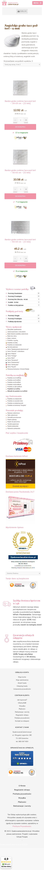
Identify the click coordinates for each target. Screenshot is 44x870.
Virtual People (22, 837)
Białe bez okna (12, 336)
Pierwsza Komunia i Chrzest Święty (18, 369)
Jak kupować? (22, 700)
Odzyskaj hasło (22, 686)
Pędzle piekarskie (12, 426)
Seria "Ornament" (12, 360)
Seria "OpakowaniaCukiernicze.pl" (18, 349)
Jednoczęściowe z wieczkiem (16, 332)
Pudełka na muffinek (14, 384)
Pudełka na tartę (12, 343)
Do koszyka (20, 127)
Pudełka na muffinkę (14, 378)
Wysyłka (22, 706)
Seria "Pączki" (11, 367)
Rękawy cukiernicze (13, 413)
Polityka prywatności (22, 718)
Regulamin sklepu (22, 715)
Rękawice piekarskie (13, 428)
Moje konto (22, 677)
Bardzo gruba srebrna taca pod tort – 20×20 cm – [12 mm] (20, 102)
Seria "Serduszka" (13, 364)
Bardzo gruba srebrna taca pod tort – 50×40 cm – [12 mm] (20, 240)
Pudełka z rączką (12, 340)
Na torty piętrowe (12, 347)
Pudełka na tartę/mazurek (15, 403)
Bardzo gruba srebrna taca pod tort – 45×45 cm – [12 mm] (20, 171)
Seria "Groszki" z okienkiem (15, 351)
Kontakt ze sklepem (22, 721)
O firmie (22, 786)
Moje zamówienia (22, 680)
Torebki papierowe (13, 424)
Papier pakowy (12, 419)
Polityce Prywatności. (22, 826)
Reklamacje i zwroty (22, 712)
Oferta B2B (22, 703)
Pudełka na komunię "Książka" (16, 405)
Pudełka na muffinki (14, 380)
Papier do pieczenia (13, 422)
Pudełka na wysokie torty (15, 401)
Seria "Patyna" (11, 353)
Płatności (22, 709)
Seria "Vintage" (12, 356)
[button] (37, 3)
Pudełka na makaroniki (14, 345)
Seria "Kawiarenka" (13, 362)
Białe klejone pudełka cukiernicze (17, 334)
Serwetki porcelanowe (14, 417)
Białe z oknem (11, 338)
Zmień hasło (22, 683)
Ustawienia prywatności (22, 689)
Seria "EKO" (11, 358)
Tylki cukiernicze (12, 415)
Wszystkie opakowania (14, 329)
